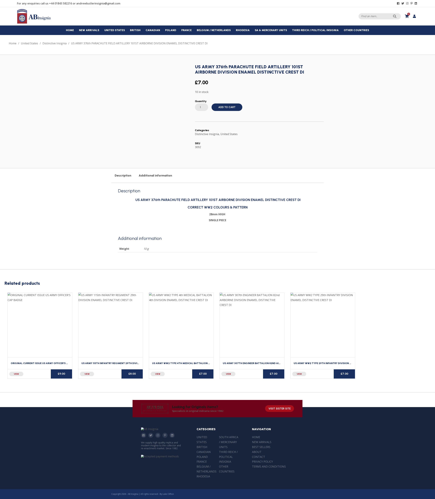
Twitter (150, 435)
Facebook (143, 435)
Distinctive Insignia (54, 43)
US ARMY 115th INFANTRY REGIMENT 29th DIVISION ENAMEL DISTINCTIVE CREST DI (130, 363)
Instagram (157, 435)
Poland (202, 457)
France (202, 461)
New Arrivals (261, 442)
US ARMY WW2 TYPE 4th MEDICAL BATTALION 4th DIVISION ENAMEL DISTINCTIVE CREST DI (207, 363)
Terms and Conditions (269, 466)
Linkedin (172, 435)
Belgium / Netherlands (206, 469)
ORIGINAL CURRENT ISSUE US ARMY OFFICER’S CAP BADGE (45, 363)
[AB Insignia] (34, 23)
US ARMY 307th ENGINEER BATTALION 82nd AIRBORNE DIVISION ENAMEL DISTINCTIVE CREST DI (280, 363)
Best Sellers (261, 447)
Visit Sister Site (279, 408)
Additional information (155, 175)
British (202, 447)
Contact (258, 457)
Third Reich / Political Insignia (228, 457)
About (257, 452)
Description (123, 175)
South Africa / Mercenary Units (228, 442)
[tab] (123, 175)
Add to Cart (227, 107)
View (16, 374)
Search (395, 16)
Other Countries (226, 469)
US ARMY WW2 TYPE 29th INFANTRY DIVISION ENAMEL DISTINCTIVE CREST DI (340, 363)
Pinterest (165, 435)
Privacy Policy (262, 461)
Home (12, 43)
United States (29, 43)
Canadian (204, 452)
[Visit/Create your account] (414, 16)
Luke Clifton (168, 494)
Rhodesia (203, 476)
